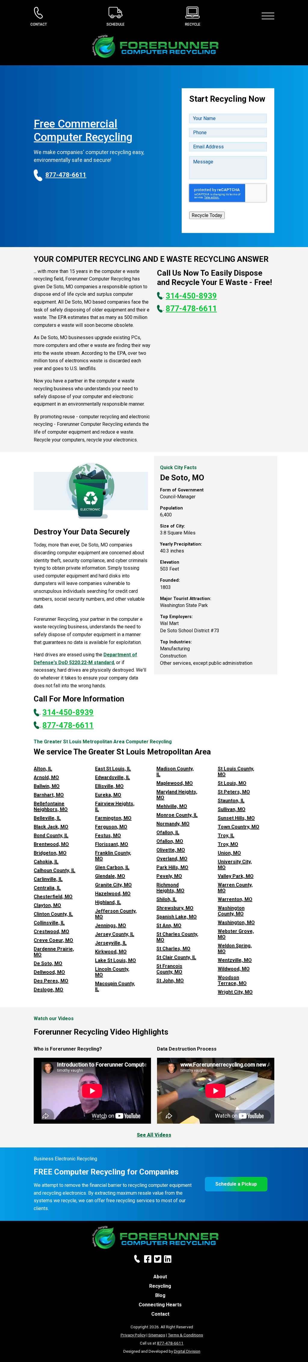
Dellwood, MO (49, 972)
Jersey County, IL (114, 934)
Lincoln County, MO (112, 972)
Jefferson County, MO (116, 914)
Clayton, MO (47, 905)
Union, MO (229, 853)
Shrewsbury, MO (174, 908)
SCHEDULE (115, 24)
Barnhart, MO (49, 795)
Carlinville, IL (48, 879)
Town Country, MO (238, 827)
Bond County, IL (51, 835)
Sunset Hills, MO (236, 818)
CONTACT (38, 24)
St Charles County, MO (177, 937)
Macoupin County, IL (115, 986)
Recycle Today (207, 215)
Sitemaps (156, 1335)
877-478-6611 (170, 1343)
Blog (160, 1295)
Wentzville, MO (235, 960)
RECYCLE (192, 24)
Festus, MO (108, 835)
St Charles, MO (173, 949)
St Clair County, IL (176, 957)
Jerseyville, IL (111, 943)
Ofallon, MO (169, 841)
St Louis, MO (232, 783)
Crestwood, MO (51, 931)
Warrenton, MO (235, 899)
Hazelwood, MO (113, 893)
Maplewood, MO (174, 783)
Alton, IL (43, 769)
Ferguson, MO (111, 827)
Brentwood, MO (51, 844)
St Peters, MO (234, 792)
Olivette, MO (170, 850)
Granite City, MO (113, 885)
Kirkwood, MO (111, 952)
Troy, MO (228, 844)
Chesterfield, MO (53, 896)
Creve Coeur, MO (53, 940)
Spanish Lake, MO (176, 917)
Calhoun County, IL (54, 870)
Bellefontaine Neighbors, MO (51, 806)
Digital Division (187, 1351)
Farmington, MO (113, 818)
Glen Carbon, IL (112, 867)
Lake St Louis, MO (115, 960)
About (160, 1277)
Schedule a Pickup (236, 1184)
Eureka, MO (108, 795)
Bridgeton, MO (50, 853)
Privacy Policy (133, 1335)
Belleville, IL (47, 818)
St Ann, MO (168, 925)
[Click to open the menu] (269, 16)
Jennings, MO (110, 925)
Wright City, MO (235, 992)
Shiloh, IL (166, 899)
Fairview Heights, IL (114, 806)
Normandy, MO (172, 824)
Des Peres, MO (51, 981)
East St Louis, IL (113, 769)
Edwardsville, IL (112, 777)
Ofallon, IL (167, 832)
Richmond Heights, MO (170, 887)
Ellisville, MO (109, 786)
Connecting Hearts (160, 1305)
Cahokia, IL (46, 862)
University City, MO (235, 864)
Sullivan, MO (231, 809)
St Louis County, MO (236, 771)
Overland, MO (171, 859)
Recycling (160, 1286)
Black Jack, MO (51, 827)
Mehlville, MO (171, 806)
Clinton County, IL (53, 914)
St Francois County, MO (169, 969)
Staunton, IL (231, 800)
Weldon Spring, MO (235, 948)
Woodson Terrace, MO (232, 980)
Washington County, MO (231, 911)
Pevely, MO (169, 876)
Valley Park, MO (236, 876)
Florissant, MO (111, 844)
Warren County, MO (235, 887)
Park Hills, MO (172, 867)
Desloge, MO (48, 989)
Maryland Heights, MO (176, 794)
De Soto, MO (48, 963)
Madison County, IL (175, 771)
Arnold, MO (46, 777)
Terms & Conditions (185, 1335)
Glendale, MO (110, 876)
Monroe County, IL (177, 815)
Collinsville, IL (49, 923)
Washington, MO (236, 922)
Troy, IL (226, 835)
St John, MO (170, 980)
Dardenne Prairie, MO (54, 952)
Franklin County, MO (113, 856)
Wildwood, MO (234, 969)
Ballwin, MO (47, 786)
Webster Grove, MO (236, 934)
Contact (160, 1314)
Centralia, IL (47, 888)
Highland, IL (108, 902)
